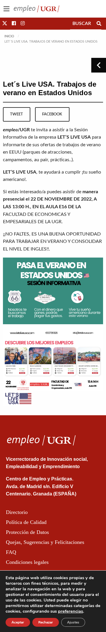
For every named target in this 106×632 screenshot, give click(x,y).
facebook (52, 114)
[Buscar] (99, 23)
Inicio (9, 36)
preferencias (70, 611)
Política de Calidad (26, 522)
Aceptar (17, 622)
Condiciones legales (27, 562)
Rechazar (45, 622)
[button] (4, 23)
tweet (16, 114)
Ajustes (73, 622)
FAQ (11, 552)
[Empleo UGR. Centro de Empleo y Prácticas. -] (36, 8)
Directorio (17, 512)
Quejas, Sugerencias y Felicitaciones (45, 542)
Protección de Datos (27, 532)
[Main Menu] (6, 8)
